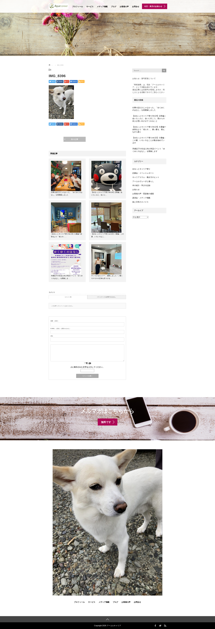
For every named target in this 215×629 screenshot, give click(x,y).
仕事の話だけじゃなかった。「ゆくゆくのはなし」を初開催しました (148, 109)
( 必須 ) (54, 321)
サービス (90, 6)
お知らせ (136, 189)
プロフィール (77, 6)
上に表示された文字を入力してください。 (87, 367)
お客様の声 (124, 6)
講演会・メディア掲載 (141, 198)
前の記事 (74, 139)
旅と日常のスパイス (140, 202)
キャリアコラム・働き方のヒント (145, 177)
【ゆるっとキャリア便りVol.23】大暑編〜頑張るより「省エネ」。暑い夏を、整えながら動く (149, 129)
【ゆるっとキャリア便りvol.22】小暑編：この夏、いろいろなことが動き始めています (149, 140)
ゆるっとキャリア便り (141, 169)
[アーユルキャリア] (58, 6)
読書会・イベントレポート (143, 173)
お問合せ (135, 6)
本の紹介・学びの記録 (141, 185)
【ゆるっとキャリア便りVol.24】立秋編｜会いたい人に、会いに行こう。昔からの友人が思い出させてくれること (149, 118)
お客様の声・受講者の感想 (143, 194)
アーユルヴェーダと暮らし (143, 181)
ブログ (113, 6)
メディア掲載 (102, 6)
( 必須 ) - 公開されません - (60, 328)
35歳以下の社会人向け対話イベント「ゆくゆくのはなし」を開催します (148, 150)
